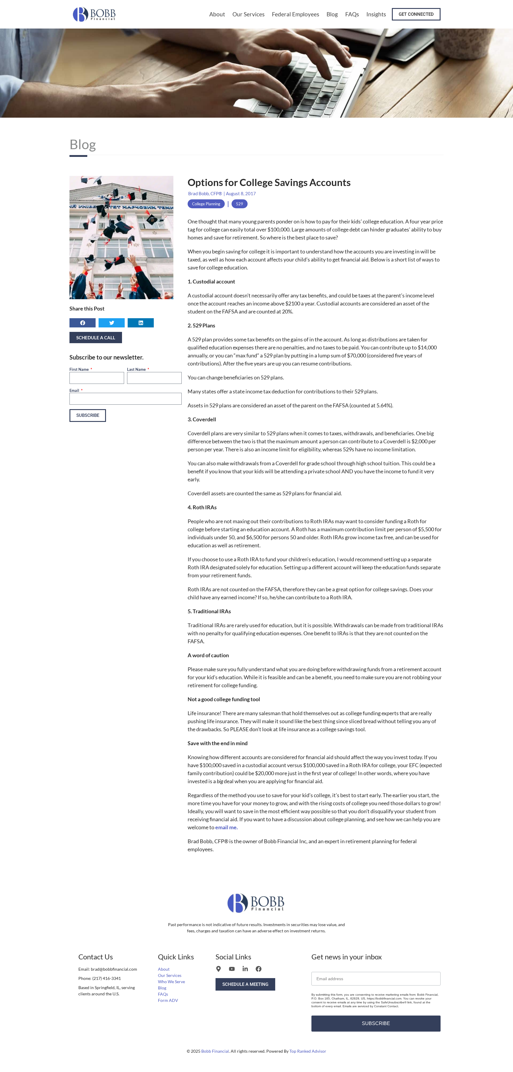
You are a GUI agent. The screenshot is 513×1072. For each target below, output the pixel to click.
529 (239, 203)
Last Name (137, 369)
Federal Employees (295, 14)
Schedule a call (95, 337)
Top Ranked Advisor (307, 1051)
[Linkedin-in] (245, 969)
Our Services (248, 14)
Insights (376, 14)
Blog (332, 14)
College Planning (206, 203)
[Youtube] (232, 969)
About (217, 14)
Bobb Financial (215, 1051)
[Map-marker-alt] (218, 969)
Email (74, 390)
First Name (79, 369)
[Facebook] (259, 969)
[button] (82, 322)
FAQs (352, 14)
